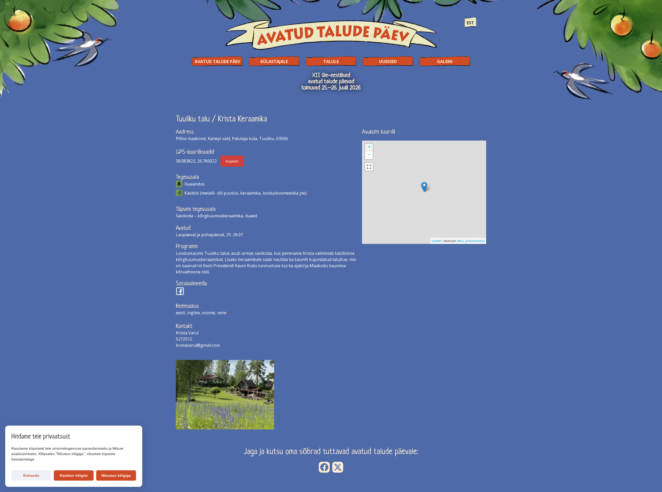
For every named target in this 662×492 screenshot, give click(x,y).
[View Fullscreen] (369, 167)
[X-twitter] (337, 467)
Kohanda (31, 475)
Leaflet (437, 241)
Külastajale (274, 61)
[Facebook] (324, 467)
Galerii (445, 61)
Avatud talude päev (217, 61)
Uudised (388, 61)
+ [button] (369, 147)
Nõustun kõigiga (116, 475)
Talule (331, 61)
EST (470, 23)
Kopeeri (231, 161)
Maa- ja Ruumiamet (471, 241)
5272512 (184, 339)
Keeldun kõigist (74, 475)
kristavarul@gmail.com (198, 345)
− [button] (369, 154)
